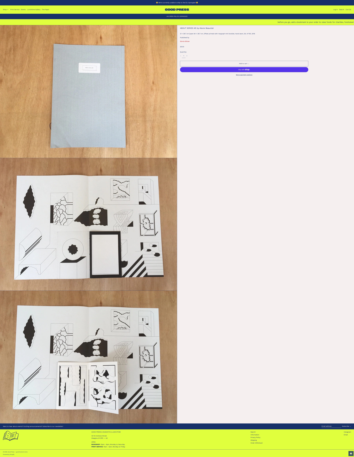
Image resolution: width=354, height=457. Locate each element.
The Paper (45, 9)
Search (253, 432)
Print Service (14, 9)
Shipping (254, 440)
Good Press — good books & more (17, 452)
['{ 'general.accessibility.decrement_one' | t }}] (180, 56)
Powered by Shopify (8, 454)
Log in (335, 9)
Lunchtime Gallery (33, 9)
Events (23, 9)
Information (255, 435)
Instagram (347, 432)
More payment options (244, 75)
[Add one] (187, 56)
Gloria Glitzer (185, 41)
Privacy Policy (255, 437)
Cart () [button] (348, 9)
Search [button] (341, 9)
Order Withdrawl (257, 443)
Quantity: (183, 52)
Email (346, 435)
